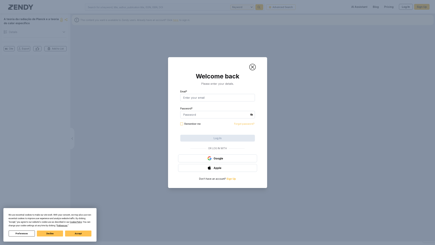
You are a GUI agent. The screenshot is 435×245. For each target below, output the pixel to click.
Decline (50, 233)
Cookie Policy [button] (76, 222)
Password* (186, 108)
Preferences (21, 233)
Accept (78, 233)
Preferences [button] (62, 225)
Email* (183, 91)
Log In (218, 138)
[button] (252, 67)
